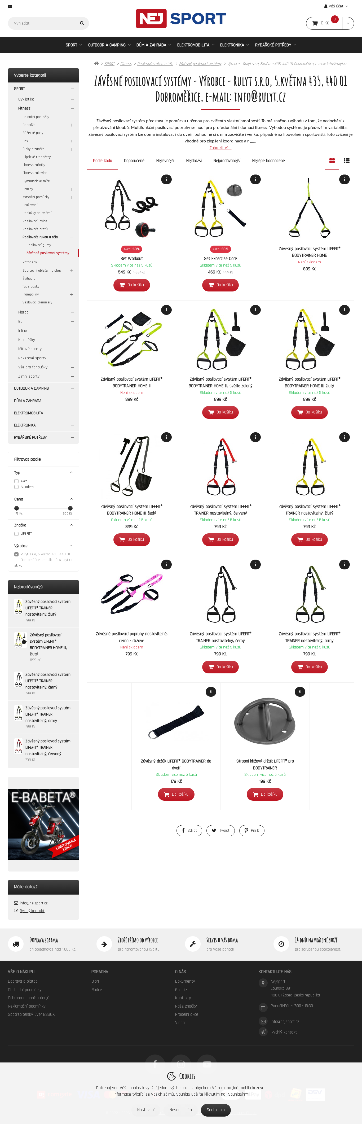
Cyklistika (26, 99)
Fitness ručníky (34, 165)
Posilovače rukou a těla (40, 237)
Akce (24, 481)
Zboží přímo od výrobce (138, 940)
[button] (348, 23)
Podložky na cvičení (37, 213)
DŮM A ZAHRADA (151, 45)
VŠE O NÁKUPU (21, 972)
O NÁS (180, 972)
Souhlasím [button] (216, 1110)
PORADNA (99, 972)
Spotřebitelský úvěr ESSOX (31, 1014)
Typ (17, 473)
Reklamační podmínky (27, 1006)
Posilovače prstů (35, 229)
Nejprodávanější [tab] (227, 161)
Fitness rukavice (35, 173)
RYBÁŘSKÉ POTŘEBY (273, 45)
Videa (180, 1023)
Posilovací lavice (35, 221)
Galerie (181, 990)
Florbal (23, 312)
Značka (20, 525)
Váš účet (336, 6)
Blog (95, 981)
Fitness (24, 108)
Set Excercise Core (220, 259)
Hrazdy (28, 189)
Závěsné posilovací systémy (48, 253)
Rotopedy (30, 262)
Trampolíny (31, 294)
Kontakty (183, 998)
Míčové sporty (30, 349)
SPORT (71, 45)
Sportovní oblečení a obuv (42, 270)
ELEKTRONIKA (232, 45)
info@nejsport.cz (33, 903)
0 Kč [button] (331, 23)
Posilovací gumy (39, 245)
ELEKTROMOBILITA (193, 45)
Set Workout (132, 259)
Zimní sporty (28, 376)
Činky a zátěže (34, 149)
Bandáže (29, 125)
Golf (21, 321)
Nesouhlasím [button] (181, 1110)
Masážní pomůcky (36, 197)
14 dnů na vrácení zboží (316, 940)
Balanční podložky (36, 117)
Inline (22, 330)
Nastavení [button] (145, 1110)
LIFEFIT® (26, 533)
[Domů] (181, 18)
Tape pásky (31, 286)
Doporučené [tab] (134, 161)
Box (25, 141)
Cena (18, 499)
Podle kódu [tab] (102, 161)
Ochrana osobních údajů (29, 998)
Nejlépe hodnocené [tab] (268, 161)
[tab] (332, 160)
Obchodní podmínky (25, 990)
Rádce (96, 990)
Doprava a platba (23, 981)
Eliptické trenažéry (37, 157)
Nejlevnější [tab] (165, 161)
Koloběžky (26, 340)
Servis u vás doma (222, 940)
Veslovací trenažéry (37, 302)
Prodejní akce (186, 1014)
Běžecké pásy (33, 132)
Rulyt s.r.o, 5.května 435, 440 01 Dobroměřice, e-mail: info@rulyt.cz (46, 557)
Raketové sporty (32, 358)
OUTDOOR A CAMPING (107, 45)
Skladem (27, 487)
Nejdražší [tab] (194, 161)
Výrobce (21, 546)
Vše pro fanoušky (32, 367)
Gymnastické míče (36, 181)
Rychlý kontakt (32, 911)
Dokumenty (185, 981)
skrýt (18, 565)
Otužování (30, 205)
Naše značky (186, 1006)
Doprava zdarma (43, 940)
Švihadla (29, 278)
